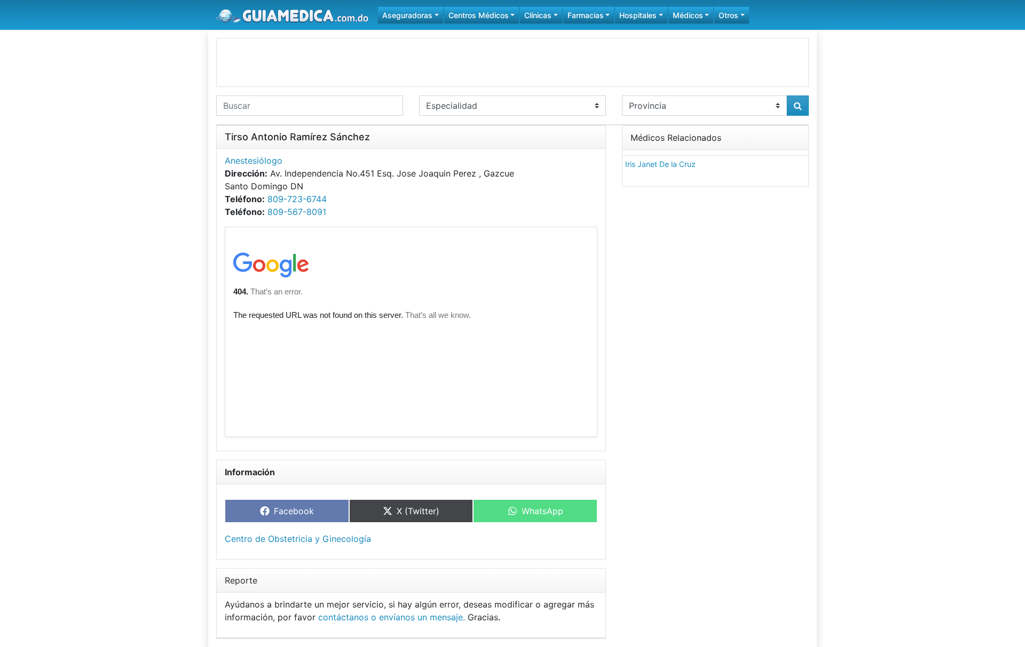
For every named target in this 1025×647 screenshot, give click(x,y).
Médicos (688, 15)
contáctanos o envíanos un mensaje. (391, 617)
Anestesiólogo (253, 160)
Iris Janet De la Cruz (660, 164)
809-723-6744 (297, 199)
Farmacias (585, 15)
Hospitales (638, 15)
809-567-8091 (296, 211)
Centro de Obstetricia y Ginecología (298, 538)
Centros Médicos (478, 15)
